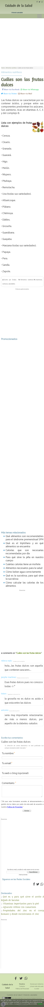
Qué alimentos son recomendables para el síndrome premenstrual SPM (24, 538)
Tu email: (7, 763)
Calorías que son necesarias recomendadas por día (24, 552)
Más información (22, 1005)
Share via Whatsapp (30, 89)
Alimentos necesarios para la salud (24, 568)
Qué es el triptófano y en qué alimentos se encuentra (24, 545)
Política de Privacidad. (15, 807)
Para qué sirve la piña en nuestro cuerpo (24, 559)
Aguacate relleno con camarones (19, 907)
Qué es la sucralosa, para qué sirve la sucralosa (24, 577)
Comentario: (9, 783)
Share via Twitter (10, 93)
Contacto (22, 986)
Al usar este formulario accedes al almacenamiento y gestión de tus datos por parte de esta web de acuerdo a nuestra (22, 804)
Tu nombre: (8, 753)
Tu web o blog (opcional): (15, 773)
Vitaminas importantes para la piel (21, 903)
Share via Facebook (11, 89)
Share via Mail (26, 93)
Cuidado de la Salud (18, 6)
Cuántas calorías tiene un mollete (23, 564)
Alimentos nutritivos (11, 72)
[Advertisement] (22, 41)
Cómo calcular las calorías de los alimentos (24, 584)
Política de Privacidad (22, 989)
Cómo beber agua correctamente (23, 572)
